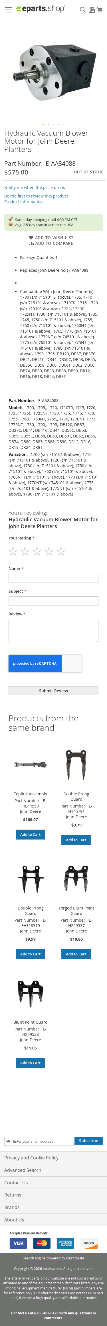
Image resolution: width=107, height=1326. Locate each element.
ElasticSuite (75, 1258)
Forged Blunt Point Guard (76, 910)
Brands (12, 1207)
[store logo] (40, 8)
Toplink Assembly (30, 793)
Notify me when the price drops (34, 187)
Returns (12, 1195)
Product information (23, 201)
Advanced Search (22, 1170)
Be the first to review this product (36, 196)
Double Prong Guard (76, 796)
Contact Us (16, 1183)
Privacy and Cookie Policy (31, 1158)
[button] (43, 125)
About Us (14, 1220)
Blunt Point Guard (30, 1022)
